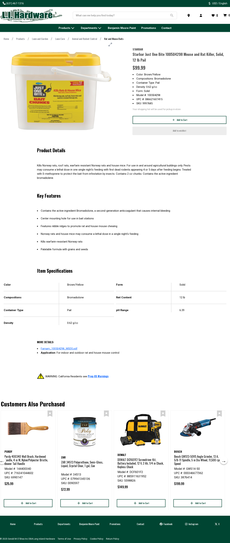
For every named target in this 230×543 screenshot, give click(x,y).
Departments (64, 524)
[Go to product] (28, 428)
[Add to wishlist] (49, 414)
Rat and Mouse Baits (113, 39)
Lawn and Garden (40, 39)
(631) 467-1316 (15, 3)
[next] (224, 460)
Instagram (193, 524)
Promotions (115, 524)
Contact (140, 524)
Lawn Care (60, 39)
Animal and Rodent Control (84, 39)
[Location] (189, 15)
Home (6, 39)
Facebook (167, 524)
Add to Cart (182, 119)
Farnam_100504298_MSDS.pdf (59, 348)
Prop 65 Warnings (98, 376)
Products (20, 39)
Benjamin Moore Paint (89, 524)
